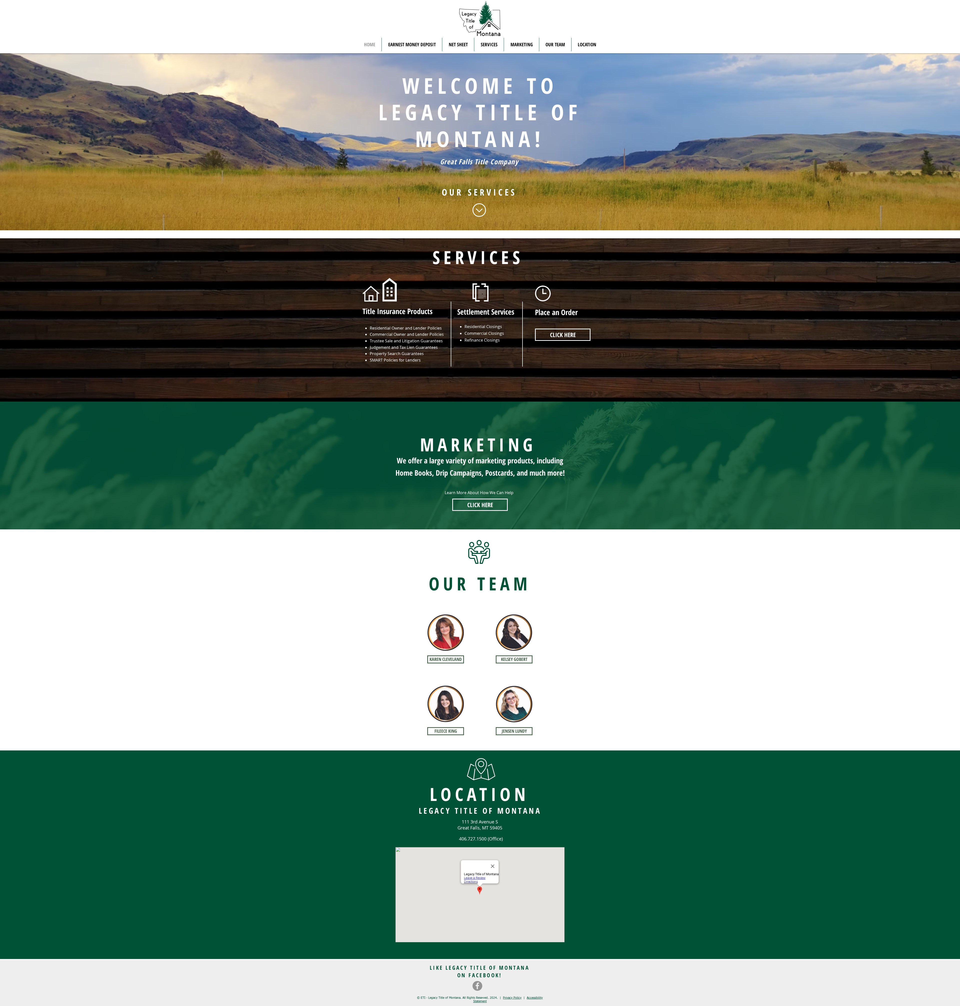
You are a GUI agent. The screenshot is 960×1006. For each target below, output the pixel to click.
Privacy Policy (512, 997)
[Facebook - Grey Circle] (477, 986)
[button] (458, 44)
